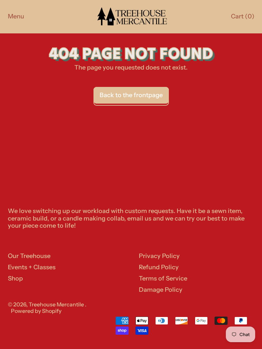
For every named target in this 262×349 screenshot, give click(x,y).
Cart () (242, 18)
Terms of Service (163, 278)
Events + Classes (32, 267)
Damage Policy (161, 289)
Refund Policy (159, 267)
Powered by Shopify (36, 310)
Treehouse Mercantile (57, 304)
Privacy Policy (159, 256)
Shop (15, 278)
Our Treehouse (29, 256)
